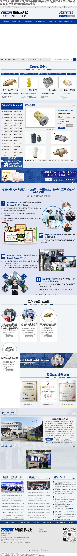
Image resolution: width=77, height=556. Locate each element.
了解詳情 (61, 127)
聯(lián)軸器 (17, 146)
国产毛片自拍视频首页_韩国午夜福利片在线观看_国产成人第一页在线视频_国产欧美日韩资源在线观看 (20, 554)
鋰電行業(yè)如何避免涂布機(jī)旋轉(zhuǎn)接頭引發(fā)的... (39, 499)
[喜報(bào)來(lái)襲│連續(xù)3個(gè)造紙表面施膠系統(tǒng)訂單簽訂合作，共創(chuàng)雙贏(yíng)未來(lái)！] (9, 322)
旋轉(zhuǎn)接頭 (28, 21)
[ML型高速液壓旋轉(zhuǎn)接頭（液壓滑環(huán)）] (35, 143)
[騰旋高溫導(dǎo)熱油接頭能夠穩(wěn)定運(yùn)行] (48, 322)
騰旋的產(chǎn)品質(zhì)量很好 (9, 359)
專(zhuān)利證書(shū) (60, 522)
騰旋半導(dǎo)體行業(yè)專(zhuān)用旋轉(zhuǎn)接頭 (39, 513)
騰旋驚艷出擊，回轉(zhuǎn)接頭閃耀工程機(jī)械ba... (39, 496)
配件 (15, 155)
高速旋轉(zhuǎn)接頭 (69, 160)
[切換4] (52, 129)
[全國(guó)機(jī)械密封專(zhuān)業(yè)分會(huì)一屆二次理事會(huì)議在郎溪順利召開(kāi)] (38, 490)
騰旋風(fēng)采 (7, 446)
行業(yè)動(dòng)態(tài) (17, 477)
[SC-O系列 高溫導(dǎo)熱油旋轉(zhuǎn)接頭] (61, 158)
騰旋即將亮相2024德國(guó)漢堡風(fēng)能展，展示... (39, 504)
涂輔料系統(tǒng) (18, 149)
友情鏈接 (41, 529)
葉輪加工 (6, 143)
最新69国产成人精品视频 (22, 555)
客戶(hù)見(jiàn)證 (38, 302)
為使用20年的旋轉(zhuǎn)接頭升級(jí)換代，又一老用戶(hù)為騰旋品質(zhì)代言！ (13, 504)
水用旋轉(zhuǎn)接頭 (52, 75)
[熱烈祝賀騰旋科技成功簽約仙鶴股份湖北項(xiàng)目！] (29, 322)
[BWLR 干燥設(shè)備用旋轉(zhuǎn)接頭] (67, 88)
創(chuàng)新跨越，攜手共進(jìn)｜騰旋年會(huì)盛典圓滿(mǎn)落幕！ (13, 510)
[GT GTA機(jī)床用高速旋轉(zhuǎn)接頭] (61, 143)
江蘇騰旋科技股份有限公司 (60, 419)
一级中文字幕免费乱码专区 (40, 555)
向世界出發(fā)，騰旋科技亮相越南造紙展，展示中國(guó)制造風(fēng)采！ (11, 499)
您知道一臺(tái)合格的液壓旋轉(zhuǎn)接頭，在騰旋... (39, 493)
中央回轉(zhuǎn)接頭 (40, 21)
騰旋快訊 (5, 477)
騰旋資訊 (71, 522)
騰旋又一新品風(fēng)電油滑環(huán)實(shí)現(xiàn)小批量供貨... (39, 516)
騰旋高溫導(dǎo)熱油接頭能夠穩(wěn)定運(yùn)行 (48, 325)
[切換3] (50, 129)
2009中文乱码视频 (31, 555)
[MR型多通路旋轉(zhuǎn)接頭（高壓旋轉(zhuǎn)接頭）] (40, 127)
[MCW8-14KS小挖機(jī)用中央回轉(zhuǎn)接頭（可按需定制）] (29, 88)
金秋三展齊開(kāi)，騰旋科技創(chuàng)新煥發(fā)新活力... (39, 501)
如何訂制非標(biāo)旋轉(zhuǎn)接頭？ (65, 512)
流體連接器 (6, 149)
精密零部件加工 (61, 74)
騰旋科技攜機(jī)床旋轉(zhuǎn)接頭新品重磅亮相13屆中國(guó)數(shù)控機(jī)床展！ (13, 501)
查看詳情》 (57, 488)
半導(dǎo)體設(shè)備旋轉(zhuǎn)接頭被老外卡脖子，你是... (39, 507)
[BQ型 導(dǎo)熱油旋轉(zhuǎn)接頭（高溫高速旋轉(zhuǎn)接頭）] (10, 88)
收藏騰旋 (52, 7)
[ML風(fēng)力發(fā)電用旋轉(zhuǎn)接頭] (35, 158)
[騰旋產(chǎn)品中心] (38, 41)
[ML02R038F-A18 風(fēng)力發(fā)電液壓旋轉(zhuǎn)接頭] (48, 88)
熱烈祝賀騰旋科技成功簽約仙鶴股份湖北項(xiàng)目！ (29, 324)
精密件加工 (17, 140)
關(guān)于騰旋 (52, 21)
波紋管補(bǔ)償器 (18, 152)
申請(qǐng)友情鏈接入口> (44, 531)
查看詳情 (10, 336)
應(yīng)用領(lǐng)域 (48, 522)
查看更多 (49, 439)
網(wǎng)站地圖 (69, 7)
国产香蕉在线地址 (12, 555)
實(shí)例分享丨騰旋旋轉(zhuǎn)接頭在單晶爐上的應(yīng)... (39, 510)
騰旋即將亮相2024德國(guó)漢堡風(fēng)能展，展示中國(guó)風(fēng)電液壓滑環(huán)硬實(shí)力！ (13, 496)
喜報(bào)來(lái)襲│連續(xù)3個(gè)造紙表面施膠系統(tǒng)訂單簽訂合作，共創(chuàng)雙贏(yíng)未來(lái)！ (9, 326)
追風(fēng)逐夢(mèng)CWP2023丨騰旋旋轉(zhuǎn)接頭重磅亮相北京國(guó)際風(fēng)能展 (13, 518)
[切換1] (47, 129)
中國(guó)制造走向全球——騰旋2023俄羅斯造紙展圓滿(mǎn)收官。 (13, 516)
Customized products (12, 106)
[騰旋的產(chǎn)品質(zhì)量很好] (9, 356)
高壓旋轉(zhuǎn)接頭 (25, 59)
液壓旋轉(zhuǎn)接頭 (17, 21)
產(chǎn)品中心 (38, 67)
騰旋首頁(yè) (6, 21)
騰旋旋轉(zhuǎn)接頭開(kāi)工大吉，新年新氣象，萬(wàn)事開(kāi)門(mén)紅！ (13, 507)
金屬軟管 (6, 152)
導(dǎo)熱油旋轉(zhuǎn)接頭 (35, 59)
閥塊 (71, 74)
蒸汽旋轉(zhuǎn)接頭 (43, 75)
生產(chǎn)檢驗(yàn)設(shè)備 (65, 21)
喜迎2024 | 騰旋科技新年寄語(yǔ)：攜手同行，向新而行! (12, 513)
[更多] (73, 105)
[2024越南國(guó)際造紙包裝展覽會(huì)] (39, 468)
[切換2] (49, 129)
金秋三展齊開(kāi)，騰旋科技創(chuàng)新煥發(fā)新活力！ (13, 493)
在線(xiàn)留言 (60, 7)
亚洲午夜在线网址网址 (4, 555)
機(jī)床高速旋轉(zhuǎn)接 (33, 75)
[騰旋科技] (14, 13)
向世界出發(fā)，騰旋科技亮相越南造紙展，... (39, 518)
